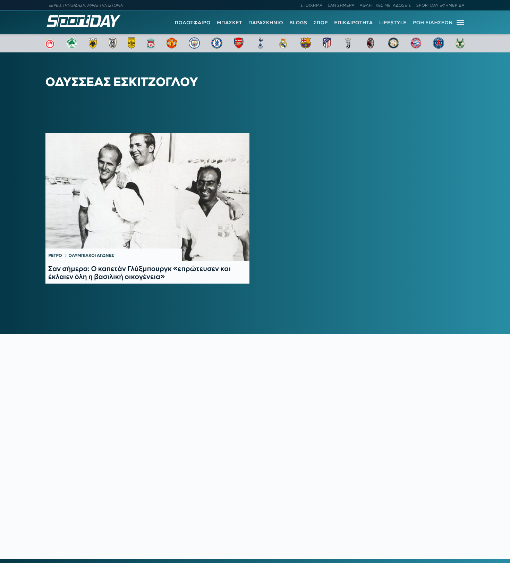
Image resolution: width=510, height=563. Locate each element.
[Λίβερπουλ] (151, 43)
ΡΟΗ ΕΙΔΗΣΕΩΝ (433, 22)
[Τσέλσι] (216, 43)
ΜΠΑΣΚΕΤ (229, 22)
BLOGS (298, 22)
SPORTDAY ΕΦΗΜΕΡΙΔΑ (440, 5)
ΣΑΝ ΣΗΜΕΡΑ (341, 5)
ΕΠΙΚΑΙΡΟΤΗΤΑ (353, 22)
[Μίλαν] (370, 43)
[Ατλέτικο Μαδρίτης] (327, 43)
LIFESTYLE (393, 22)
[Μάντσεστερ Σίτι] (194, 43)
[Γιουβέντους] (348, 43)
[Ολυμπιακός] (49, 43)
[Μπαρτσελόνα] (305, 43)
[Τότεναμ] (260, 43)
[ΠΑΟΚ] (113, 43)
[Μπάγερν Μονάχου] (416, 43)
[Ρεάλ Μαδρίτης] (283, 43)
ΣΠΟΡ (321, 22)
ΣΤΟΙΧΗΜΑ (311, 5)
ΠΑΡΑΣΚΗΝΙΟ (265, 22)
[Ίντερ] (393, 43)
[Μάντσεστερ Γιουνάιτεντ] (171, 43)
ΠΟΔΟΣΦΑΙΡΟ (193, 22)
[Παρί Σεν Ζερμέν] (438, 43)
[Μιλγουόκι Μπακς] (460, 43)
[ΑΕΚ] (93, 43)
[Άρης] (131, 43)
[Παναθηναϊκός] (71, 43)
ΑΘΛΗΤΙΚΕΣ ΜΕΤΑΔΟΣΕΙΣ (385, 5)
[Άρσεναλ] (238, 43)
